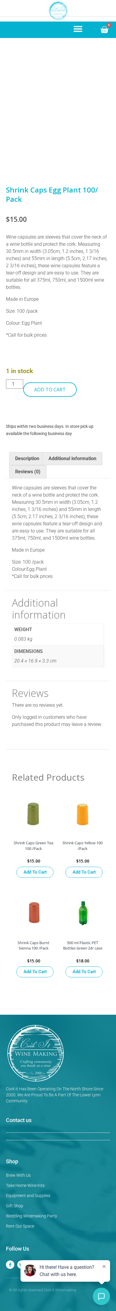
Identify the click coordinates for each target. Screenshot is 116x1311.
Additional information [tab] (72, 458)
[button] (78, 29)
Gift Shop (14, 1205)
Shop (12, 1161)
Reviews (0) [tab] (27, 471)
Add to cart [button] (35, 872)
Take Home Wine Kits (25, 1185)
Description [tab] (27, 458)
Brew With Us (18, 1175)
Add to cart (50, 389)
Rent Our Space (20, 1226)
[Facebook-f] (10, 1264)
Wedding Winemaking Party (31, 1216)
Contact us (19, 1120)
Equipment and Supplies (28, 1195)
